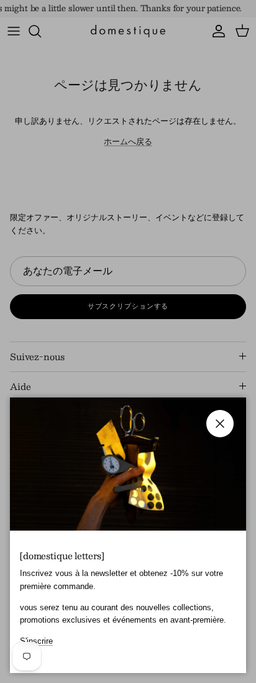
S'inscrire (36, 641)
